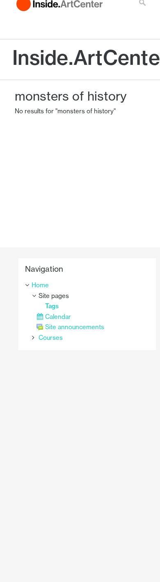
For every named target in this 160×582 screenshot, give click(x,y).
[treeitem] (87, 285)
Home (40, 285)
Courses (51, 337)
